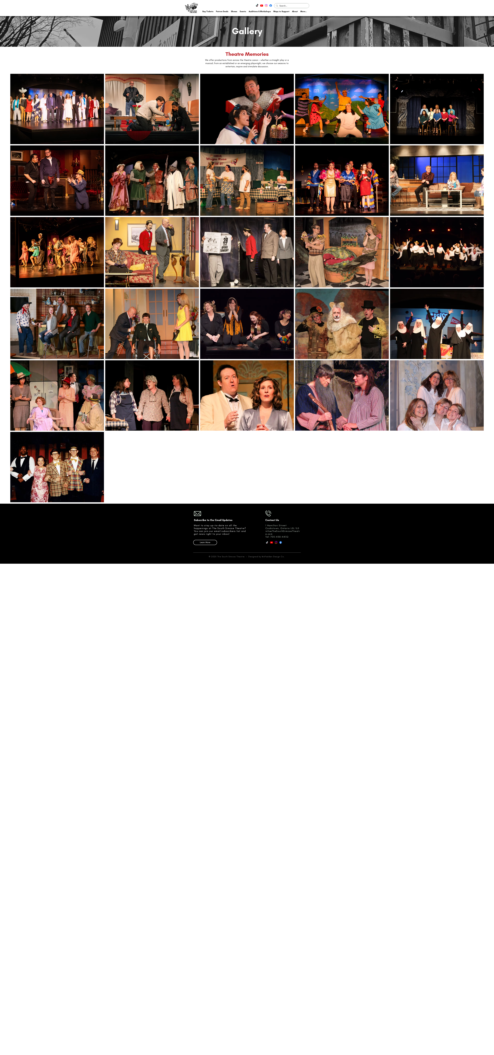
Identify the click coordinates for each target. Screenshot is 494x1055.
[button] (208, 11)
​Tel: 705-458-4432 (277, 536)
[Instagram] (266, 5)
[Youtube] (261, 5)
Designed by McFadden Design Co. (266, 556)
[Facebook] (270, 5)
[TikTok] (257, 5)
